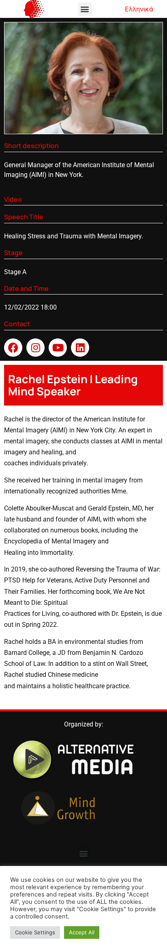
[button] (85, 9)
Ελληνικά (139, 9)
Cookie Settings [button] (35, 932)
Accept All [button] (81, 932)
